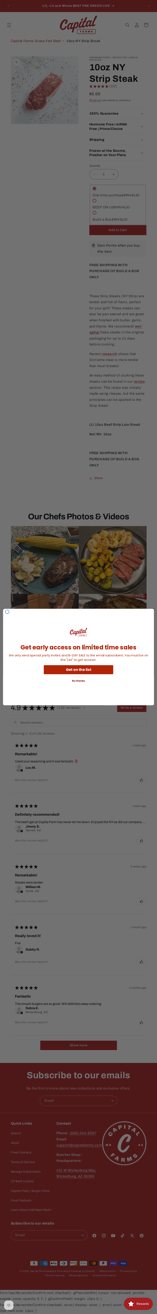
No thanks (78, 681)
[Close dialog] (7, 612)
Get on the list (78, 669)
